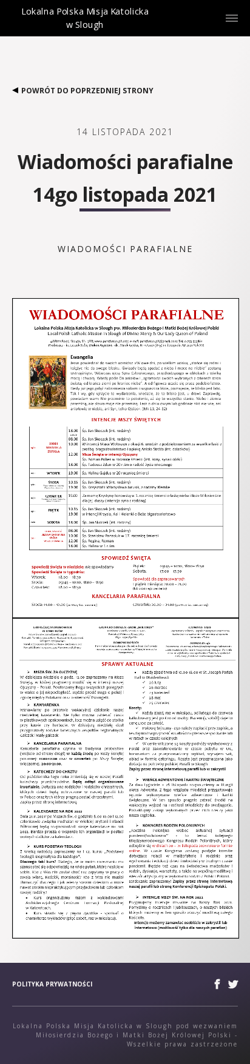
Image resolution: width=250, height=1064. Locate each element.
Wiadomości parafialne (125, 248)
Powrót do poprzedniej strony (87, 90)
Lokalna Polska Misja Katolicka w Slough (85, 28)
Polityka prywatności (52, 984)
